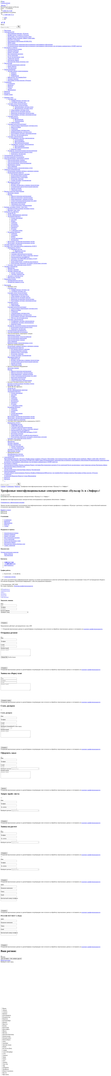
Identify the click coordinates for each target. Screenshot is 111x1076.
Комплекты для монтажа (18, 154)
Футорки (13, 229)
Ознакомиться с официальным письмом (12, 502)
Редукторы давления (17, 179)
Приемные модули (16, 249)
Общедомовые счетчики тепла (20, 110)
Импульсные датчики (14, 277)
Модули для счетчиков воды (19, 135)
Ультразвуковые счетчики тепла (24, 107)
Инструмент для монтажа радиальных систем (21, 243)
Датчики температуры (14, 271)
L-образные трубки (16, 230)
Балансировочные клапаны (19, 175)
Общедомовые (15, 122)
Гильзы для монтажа (17, 272)
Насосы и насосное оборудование (14, 191)
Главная (3, 486)
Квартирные (14, 118)
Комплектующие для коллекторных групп (20, 168)
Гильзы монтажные (17, 218)
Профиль (13, 74)
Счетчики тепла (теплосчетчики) (17, 103)
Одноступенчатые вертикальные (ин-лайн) (24, 200)
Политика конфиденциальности (23, 586)
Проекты (13, 72)
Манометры (11, 268)
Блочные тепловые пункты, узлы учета (15, 207)
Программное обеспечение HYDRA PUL (20, 41)
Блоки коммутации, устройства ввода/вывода (24, 262)
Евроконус (14, 227)
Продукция (7, 30)
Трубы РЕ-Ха (12, 213)
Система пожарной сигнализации (14, 157)
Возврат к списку (6, 510)
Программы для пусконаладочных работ (20, 36)
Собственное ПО (9, 32)
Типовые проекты (13, 79)
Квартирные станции (14, 164)
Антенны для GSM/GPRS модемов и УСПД (24, 258)
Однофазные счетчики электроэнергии (22, 138)
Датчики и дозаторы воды (15, 276)
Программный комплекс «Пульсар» (18, 33)
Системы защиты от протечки (13, 244)
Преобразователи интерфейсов (20, 257)
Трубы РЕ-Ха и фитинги (11, 211)
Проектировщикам (9, 69)
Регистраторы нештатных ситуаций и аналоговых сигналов (29, 263)
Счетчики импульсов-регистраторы (21, 254)
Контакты (7, 93)
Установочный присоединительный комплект (24, 186)
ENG (5, 17)
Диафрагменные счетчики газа (20, 100)
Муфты (13, 221)
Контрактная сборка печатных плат (18, 61)
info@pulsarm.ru (8, 565)
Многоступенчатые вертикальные (21, 196)
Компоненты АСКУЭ (14, 247)
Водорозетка (15, 226)
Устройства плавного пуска (16, 282)
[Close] (1, 677)
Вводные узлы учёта (14, 210)
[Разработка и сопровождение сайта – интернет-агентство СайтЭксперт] (6, 597)
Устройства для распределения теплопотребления (22, 150)
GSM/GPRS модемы (17, 252)
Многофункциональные (22, 143)
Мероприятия (12, 90)
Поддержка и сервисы (10, 47)
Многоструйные (16, 127)
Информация (15, 75)
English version (8, 94)
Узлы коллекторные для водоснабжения (19, 163)
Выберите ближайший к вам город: (11, 726)
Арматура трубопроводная (12, 169)
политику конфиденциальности (93, 629)
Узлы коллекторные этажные (16, 160)
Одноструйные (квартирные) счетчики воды (24, 125)
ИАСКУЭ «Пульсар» (14, 40)
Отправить (4, 622)
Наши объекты (12, 66)
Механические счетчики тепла (24, 108)
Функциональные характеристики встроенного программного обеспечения (30, 44)
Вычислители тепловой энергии (20, 111)
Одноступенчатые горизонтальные (21, 205)
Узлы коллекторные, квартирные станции (16, 158)
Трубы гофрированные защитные (17, 215)
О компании (7, 82)
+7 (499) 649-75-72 (8, 14)
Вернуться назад (5, 960)
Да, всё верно (5, 958)
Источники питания (17, 260)
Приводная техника (10, 279)
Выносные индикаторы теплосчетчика (22, 113)
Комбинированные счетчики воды (21, 132)
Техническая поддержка (15, 49)
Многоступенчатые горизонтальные (22, 197)
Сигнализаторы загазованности (13, 155)
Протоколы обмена (13, 60)
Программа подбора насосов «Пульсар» (19, 80)
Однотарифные (19, 139)
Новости (10, 86)
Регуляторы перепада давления (20, 174)
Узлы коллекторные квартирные (17, 161)
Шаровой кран (15, 183)
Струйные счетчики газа (18, 102)
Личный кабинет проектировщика (18, 71)
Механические (19, 119)
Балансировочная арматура (16, 172)
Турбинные (14, 129)
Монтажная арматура (14, 182)
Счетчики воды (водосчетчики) (17, 124)
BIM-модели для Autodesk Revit (17, 77)
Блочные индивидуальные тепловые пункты (21, 208)
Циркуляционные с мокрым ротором (22, 199)
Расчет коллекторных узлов (16, 57)
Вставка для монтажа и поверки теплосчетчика (25, 185)
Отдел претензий (13, 55)
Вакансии (10, 85)
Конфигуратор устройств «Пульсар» (18, 35)
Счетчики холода (13, 116)
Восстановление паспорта (15, 54)
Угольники (14, 224)
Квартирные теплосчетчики (19, 105)
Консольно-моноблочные (18, 202)
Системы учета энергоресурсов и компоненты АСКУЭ (20, 246)
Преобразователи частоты (15, 280)
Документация (12, 68)
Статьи (10, 88)
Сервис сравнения (9, 545)
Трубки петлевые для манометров (21, 180)
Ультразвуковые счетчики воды (20, 130)
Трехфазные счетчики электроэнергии (22, 144)
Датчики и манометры (10, 266)
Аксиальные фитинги (14, 216)
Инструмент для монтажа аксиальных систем (21, 241)
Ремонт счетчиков (13, 52)
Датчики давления (13, 269)
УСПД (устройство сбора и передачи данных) (24, 255)
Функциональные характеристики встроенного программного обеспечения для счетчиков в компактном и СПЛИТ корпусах (45, 46)
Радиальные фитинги (14, 232)
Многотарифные (19, 141)
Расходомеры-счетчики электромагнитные (23, 114)
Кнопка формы (5, 610)
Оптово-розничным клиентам (16, 65)
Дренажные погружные (18, 204)
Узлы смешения (12, 166)
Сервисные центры (13, 58)
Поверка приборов (13, 50)
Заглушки (14, 219)
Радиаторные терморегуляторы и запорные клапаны (23, 171)
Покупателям (8, 63)
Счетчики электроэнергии (15, 136)
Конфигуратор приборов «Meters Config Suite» (21, 38)
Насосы (10, 194)
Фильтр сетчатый (16, 188)
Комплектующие (16, 149)
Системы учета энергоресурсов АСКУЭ (19, 265)
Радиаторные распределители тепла (21, 152)
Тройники (14, 222)
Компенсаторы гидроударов (19, 177)
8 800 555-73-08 (7, 11)
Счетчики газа (12, 99)
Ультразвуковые (19, 121)
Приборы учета (8, 97)
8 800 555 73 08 (9, 562)
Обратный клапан (16, 190)
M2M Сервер (11, 43)
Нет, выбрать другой (15, 958)
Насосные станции (13, 193)
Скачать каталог (5, 3)
